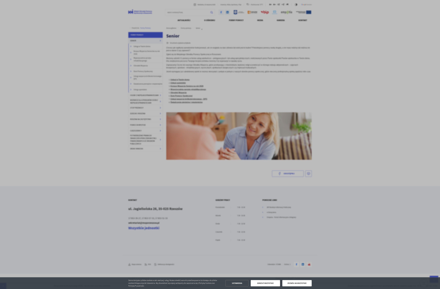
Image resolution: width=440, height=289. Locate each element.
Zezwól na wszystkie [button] (297, 283)
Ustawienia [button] (237, 283)
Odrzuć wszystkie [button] (265, 283)
